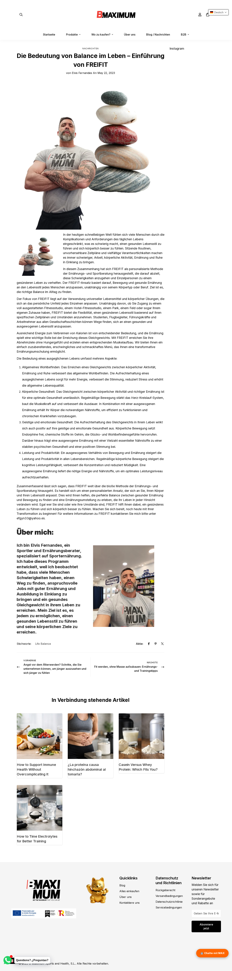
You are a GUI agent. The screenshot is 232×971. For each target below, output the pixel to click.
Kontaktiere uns (129, 902)
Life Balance (43, 643)
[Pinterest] (156, 643)
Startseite (49, 34)
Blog (122, 885)
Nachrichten (90, 48)
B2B (183, 34)
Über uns (129, 34)
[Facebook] (149, 643)
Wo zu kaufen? (100, 34)
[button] (208, 15)
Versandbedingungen (169, 896)
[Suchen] (21, 14)
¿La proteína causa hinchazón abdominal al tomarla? (87, 769)
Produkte (72, 34)
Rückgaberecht (165, 890)
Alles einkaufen (129, 891)
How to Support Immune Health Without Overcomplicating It (36, 769)
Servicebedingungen (169, 907)
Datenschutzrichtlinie (169, 901)
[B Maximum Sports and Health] (116, 14)
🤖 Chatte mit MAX (212, 953)
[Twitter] (162, 643)
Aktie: (139, 643)
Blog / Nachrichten (158, 34)
